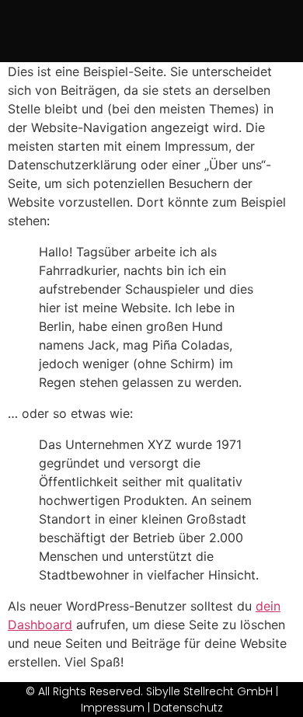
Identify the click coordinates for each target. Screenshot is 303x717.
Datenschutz (188, 707)
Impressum (113, 707)
